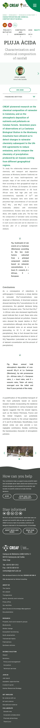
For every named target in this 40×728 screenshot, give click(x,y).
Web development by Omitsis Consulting (15, 579)
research (13, 15)
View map (6, 560)
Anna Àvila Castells (20, 79)
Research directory (27, 15)
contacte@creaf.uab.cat (12, 571)
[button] (38, 74)
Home (5, 15)
